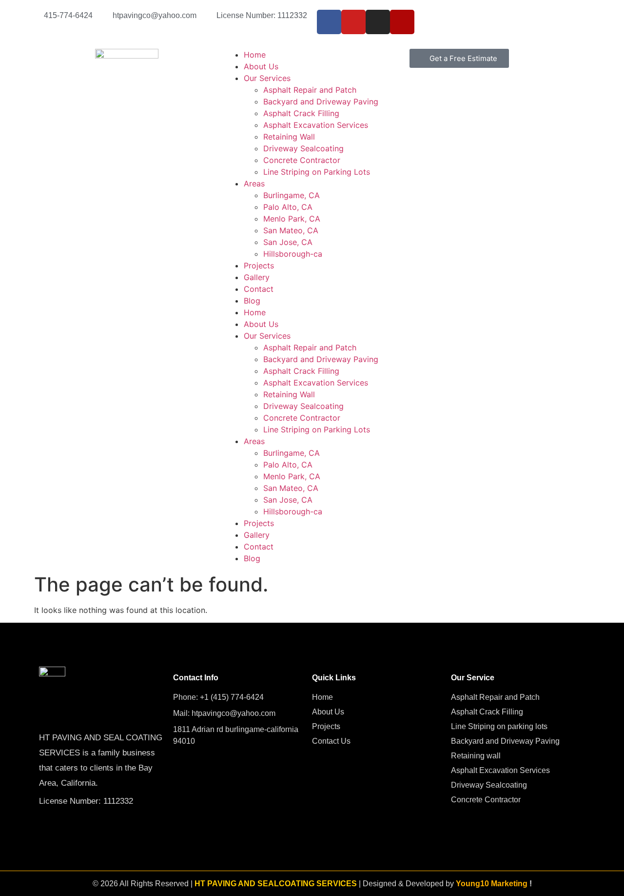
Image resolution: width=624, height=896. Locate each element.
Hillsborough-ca (292, 254)
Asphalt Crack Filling (301, 113)
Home (255, 55)
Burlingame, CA (291, 195)
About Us (261, 66)
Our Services (267, 78)
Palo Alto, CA (287, 207)
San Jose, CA (287, 242)
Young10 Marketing (491, 883)
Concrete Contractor (301, 160)
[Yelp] (402, 22)
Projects (259, 265)
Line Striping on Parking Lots (316, 172)
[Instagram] (378, 22)
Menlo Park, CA (291, 219)
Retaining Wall (289, 137)
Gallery (257, 277)
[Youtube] (353, 22)
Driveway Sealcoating (303, 148)
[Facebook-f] (329, 22)
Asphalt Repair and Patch (309, 90)
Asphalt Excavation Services (315, 125)
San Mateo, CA (290, 230)
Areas (254, 183)
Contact (258, 289)
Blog (252, 300)
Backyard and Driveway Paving (320, 101)
